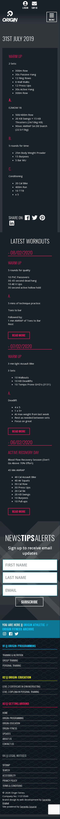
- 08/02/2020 (20, 252)
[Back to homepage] (10, 16)
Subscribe (29, 602)
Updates (6, 733)
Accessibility (9, 775)
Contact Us (8, 744)
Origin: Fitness (9, 728)
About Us (7, 738)
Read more (18, 335)
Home (5, 713)
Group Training (10, 660)
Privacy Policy (9, 780)
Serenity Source (28, 806)
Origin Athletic (34, 625)
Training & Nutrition (12, 655)
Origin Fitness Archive (18, 629)
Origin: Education (11, 723)
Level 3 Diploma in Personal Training (20, 692)
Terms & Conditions (12, 785)
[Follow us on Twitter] (16, 633)
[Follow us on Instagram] (4, 633)
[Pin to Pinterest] (42, 217)
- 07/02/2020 (20, 346)
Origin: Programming (13, 718)
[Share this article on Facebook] (27, 217)
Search (6, 770)
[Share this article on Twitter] (34, 217)
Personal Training (11, 665)
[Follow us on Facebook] (10, 633)
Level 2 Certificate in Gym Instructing (21, 686)
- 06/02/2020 (20, 442)
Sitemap (6, 765)
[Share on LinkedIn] (12, 222)
